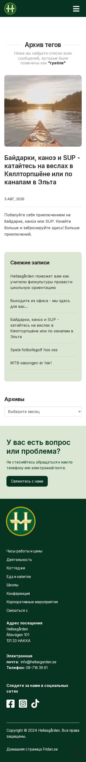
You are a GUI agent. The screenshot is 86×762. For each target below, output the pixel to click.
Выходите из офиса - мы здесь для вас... (40, 303)
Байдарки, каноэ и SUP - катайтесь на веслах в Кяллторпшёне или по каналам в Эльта (41, 328)
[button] (76, 8)
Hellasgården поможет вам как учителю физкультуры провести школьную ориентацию (41, 282)
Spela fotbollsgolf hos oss (34, 349)
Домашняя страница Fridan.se (32, 749)
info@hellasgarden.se (38, 662)
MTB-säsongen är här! (31, 362)
